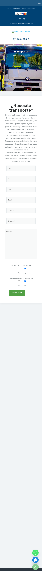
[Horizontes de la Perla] (21, 32)
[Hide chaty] (35, 567)
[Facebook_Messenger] (35, 560)
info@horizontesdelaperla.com (21, 23)
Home (15, 55)
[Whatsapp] (35, 553)
